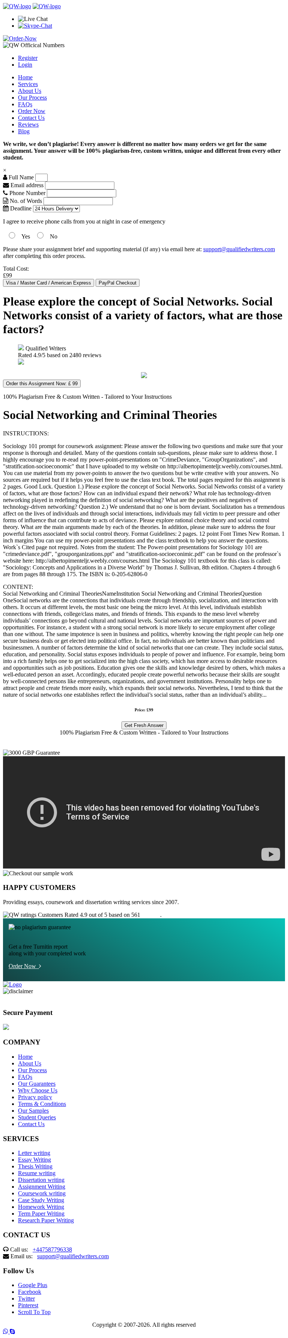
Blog (24, 131)
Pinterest (28, 1305)
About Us (29, 91)
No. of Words (26, 201)
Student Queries (37, 1117)
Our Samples (33, 1110)
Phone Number (27, 193)
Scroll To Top (34, 1312)
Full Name (20, 177)
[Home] (17, 6)
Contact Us (31, 118)
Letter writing (34, 1153)
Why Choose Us (37, 1090)
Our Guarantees (37, 1083)
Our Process (32, 97)
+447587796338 (52, 1249)
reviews (151, 915)
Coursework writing (42, 1193)
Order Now (31, 111)
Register (28, 58)
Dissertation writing (41, 1180)
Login (25, 64)
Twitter (26, 1298)
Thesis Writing (35, 1166)
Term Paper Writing (41, 1213)
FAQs (25, 104)
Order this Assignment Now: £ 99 (42, 383)
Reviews (28, 124)
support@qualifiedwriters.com (239, 249)
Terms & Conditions (42, 1104)
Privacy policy (35, 1097)
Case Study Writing (41, 1200)
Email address (26, 185)
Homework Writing (41, 1207)
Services (28, 84)
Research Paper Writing (46, 1220)
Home (25, 77)
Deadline (20, 208)
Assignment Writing (41, 1186)
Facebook (29, 1292)
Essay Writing (34, 1159)
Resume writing (37, 1173)
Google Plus (32, 1285)
